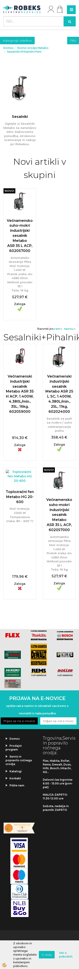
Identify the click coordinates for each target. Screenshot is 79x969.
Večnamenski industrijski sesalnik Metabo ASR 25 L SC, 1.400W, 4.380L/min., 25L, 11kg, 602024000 (59, 394)
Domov (8, 48)
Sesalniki (20, 117)
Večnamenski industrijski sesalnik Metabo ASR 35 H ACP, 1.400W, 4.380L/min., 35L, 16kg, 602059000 (20, 394)
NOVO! (9, 191)
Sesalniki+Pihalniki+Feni (24, 51)
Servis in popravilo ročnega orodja (18, 760)
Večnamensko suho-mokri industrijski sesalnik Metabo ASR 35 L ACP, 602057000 (20, 236)
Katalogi (15, 771)
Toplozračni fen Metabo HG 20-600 (20, 497)
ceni (57, 328)
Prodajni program (13, 747)
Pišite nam (16, 785)
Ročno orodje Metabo (32, 48)
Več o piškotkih (65, 954)
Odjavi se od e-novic (58, 721)
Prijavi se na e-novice (19, 721)
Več (19, 109)
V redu (47, 955)
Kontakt (15, 778)
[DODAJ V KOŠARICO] (19, 394)
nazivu (68, 328)
